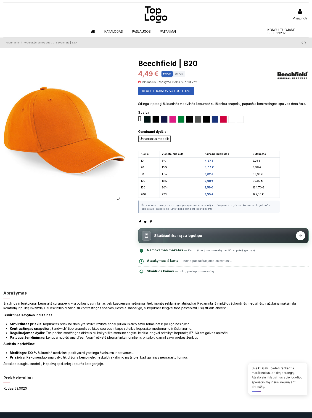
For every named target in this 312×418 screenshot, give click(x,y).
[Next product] (305, 43)
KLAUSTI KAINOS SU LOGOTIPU (166, 91)
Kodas (8, 388)
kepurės (78, 364)
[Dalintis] (140, 222)
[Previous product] (302, 43)
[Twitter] (145, 222)
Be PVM (167, 73)
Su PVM (179, 73)
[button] (113, 32)
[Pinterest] (151, 222)
